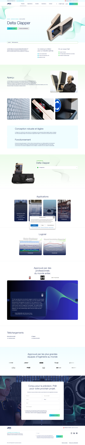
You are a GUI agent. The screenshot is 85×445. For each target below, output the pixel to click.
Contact (50, 3)
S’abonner (59, 436)
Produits (22, 3)
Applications (29, 3)
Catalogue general (12, 338)
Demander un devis (12, 28)
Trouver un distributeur (23, 28)
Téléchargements (15, 42)
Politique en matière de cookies (36, 227)
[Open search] (57, 4)
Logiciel (9, 42)
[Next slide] (76, 300)
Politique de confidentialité (44, 227)
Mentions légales (51, 227)
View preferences (51, 225)
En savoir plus (20, 219)
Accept (34, 225)
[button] (53, 217)
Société (36, 3)
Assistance (44, 3)
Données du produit (36, 338)
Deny (42, 225)
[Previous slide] (8, 300)
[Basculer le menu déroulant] (24, 4)
